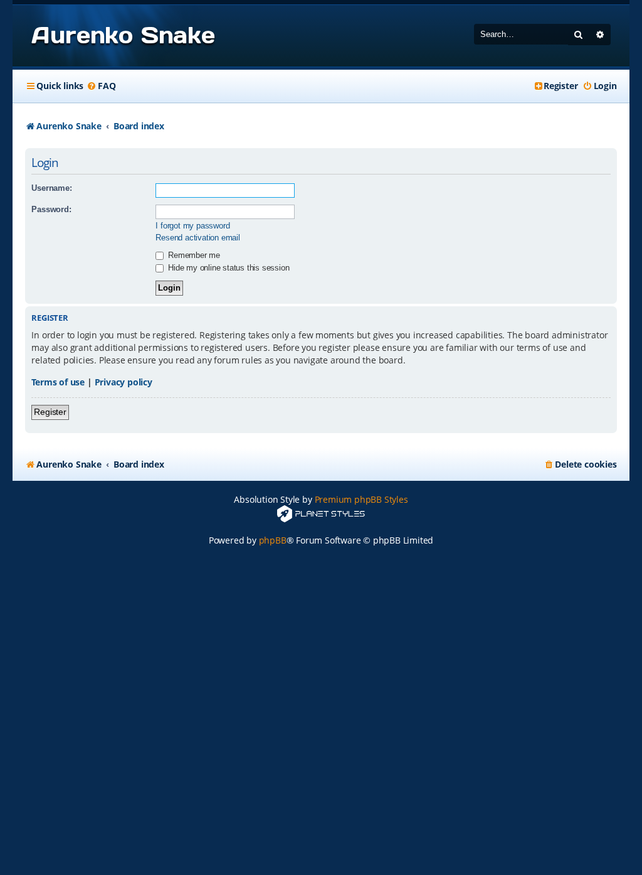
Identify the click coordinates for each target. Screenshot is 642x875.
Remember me (193, 255)
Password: (51, 209)
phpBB (273, 540)
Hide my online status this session (227, 267)
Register (50, 412)
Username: (51, 188)
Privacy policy (123, 382)
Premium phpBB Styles (361, 499)
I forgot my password (192, 225)
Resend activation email (197, 237)
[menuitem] (101, 86)
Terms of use (58, 382)
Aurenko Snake (122, 35)
